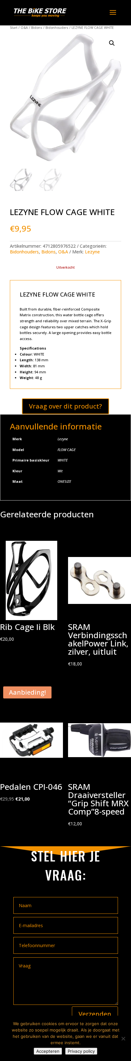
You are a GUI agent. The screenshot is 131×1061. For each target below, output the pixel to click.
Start (13, 27)
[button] (112, 43)
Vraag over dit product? (65, 406)
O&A (24, 27)
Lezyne (92, 252)
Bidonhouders (56, 27)
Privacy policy (81, 1051)
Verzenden (95, 1014)
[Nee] (123, 1038)
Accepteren (47, 1051)
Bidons (36, 27)
